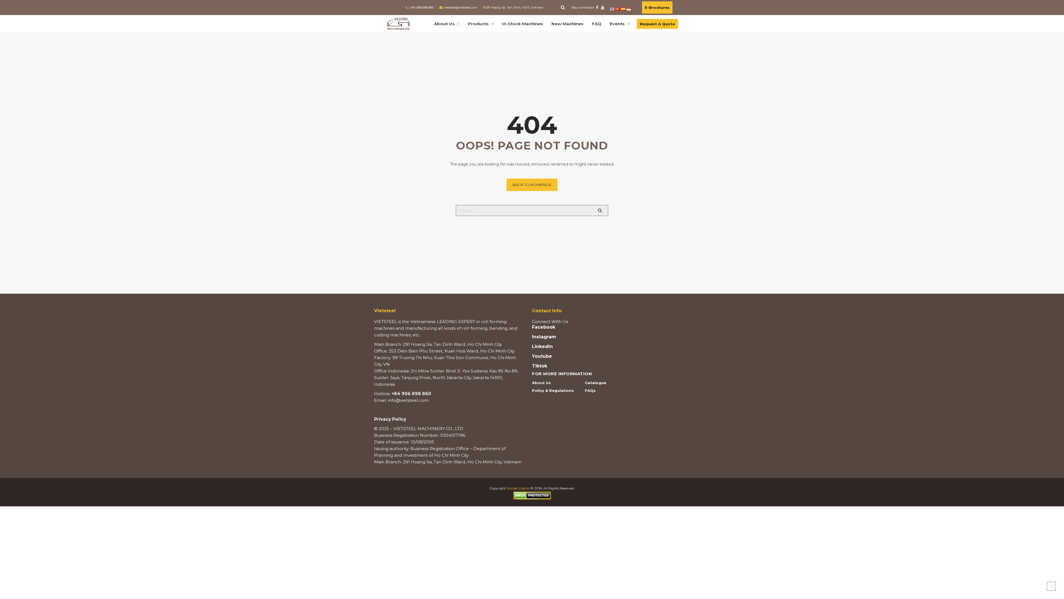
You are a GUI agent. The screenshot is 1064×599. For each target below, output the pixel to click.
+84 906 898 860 (411, 393)
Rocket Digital (518, 488)
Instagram (544, 337)
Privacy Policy (390, 419)
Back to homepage (532, 184)
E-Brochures (657, 7)
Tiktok (539, 366)
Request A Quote (657, 24)
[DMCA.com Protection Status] (532, 495)
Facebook (543, 327)
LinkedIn (542, 346)
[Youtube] (602, 7)
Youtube (542, 356)
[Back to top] (1051, 586)
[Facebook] (597, 7)
